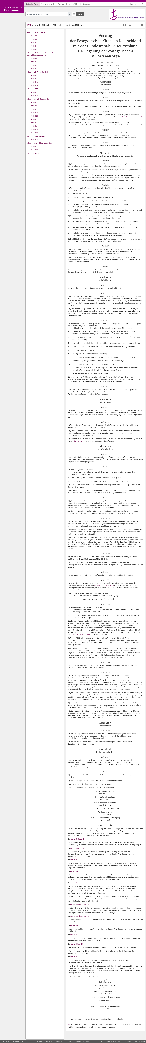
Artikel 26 (34, 140)
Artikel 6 (34, 58)
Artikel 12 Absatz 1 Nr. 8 (79, 916)
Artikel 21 (34, 119)
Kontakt (40, 1041)
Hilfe (102, 1041)
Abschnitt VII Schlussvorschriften (40, 143)
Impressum (60, 1041)
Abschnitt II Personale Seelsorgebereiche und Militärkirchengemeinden (43, 54)
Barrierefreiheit (92, 1041)
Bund (17, 1041)
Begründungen (85, 4)
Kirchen (8, 1041)
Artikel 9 (34, 68)
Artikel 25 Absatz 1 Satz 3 (80, 634)
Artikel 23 (34, 126)
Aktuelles (132, 4)
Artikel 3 (34, 43)
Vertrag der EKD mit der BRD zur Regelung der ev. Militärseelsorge (58, 25)
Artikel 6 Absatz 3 (77, 848)
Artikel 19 (34, 112)
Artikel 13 (34, 85)
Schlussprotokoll (33, 153)
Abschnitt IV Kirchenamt (36, 89)
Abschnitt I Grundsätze (36, 32)
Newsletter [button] (49, 1041)
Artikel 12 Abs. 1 (78, 441)
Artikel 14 (34, 92)
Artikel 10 (34, 75)
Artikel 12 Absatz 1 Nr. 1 (79, 904)
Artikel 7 (34, 62)
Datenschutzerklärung (75, 1041)
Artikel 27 (34, 146)
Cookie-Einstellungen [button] (114, 1041)
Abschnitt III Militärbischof (37, 72)
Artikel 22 (34, 123)
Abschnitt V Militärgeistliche (38, 99)
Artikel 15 (34, 95)
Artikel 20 (34, 116)
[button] (141, 4)
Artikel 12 (34, 82)
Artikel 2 (34, 39)
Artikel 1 (34, 36)
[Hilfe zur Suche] (69, 14)
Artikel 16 (34, 102)
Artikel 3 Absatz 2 (77, 839)
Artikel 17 (34, 106)
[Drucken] (142, 25)
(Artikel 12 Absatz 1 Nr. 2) (104, 585)
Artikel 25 (34, 133)
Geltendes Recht (32, 4)
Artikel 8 (34, 65)
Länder (27, 1041)
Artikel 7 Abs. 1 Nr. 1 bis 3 (132, 117)
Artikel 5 (34, 49)
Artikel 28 (34, 150)
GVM (75, 4)
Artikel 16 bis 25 (76, 944)
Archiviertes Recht (48, 4)
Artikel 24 (34, 129)
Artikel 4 (34, 46)
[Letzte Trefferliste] (74, 14)
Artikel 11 (34, 79)
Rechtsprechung (64, 4)
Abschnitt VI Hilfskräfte (36, 136)
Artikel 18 (34, 109)
